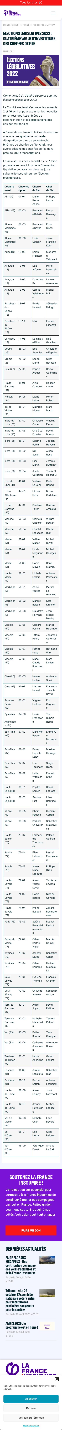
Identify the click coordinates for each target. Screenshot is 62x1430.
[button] (57, 1379)
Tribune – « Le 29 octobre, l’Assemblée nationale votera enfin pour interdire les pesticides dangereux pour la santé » (20, 1300)
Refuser (31, 1408)
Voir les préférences (31, 1417)
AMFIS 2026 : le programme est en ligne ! (22, 1325)
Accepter (31, 1398)
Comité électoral (21, 25)
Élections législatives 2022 (42, 25)
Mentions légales (31, 1425)
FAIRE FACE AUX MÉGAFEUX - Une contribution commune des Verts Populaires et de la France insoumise (21, 1265)
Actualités (8, 25)
